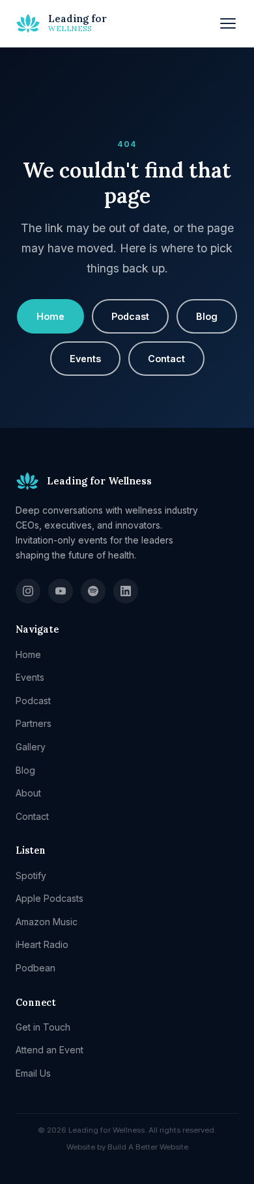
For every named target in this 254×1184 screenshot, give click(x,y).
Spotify (31, 875)
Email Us (33, 1073)
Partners (33, 723)
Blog (207, 316)
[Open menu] (228, 23)
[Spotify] (93, 591)
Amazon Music (47, 921)
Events (85, 358)
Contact (166, 358)
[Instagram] (28, 591)
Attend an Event (49, 1049)
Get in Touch (43, 1027)
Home (50, 316)
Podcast (130, 316)
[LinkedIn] (125, 591)
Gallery (31, 746)
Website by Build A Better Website (127, 1146)
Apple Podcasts (49, 898)
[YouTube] (60, 591)
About (28, 792)
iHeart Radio (42, 944)
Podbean (35, 967)
